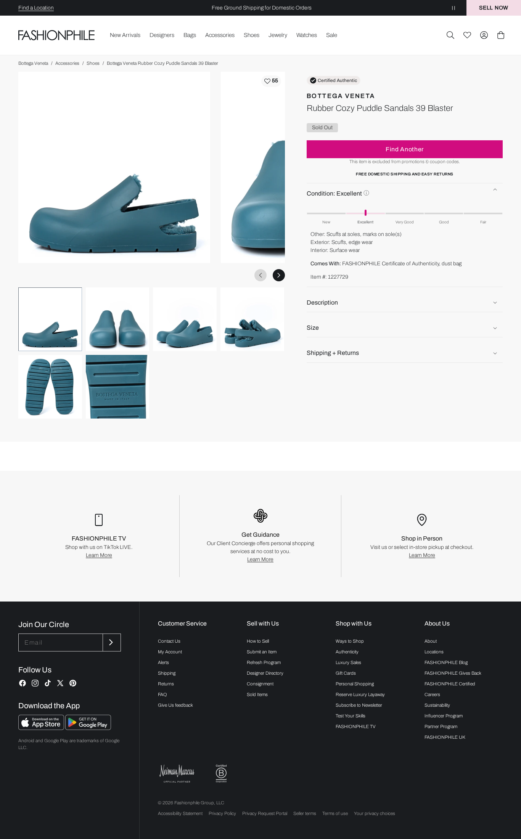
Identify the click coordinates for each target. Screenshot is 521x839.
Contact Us (169, 641)
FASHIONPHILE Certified (450, 684)
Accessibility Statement (180, 813)
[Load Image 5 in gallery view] (50, 387)
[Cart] (500, 35)
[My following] (467, 35)
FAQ (162, 694)
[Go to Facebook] (22, 683)
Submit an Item (262, 652)
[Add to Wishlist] (271, 81)
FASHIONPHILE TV (356, 726)
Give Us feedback (175, 705)
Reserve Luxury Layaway (360, 694)
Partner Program (441, 726)
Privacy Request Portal (264, 813)
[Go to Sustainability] (221, 774)
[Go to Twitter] (60, 683)
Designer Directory (265, 673)
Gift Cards (346, 673)
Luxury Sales (348, 662)
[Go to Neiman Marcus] (177, 774)
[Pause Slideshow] (453, 8)
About (431, 641)
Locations (434, 652)
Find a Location (36, 8)
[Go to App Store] (41, 728)
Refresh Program (264, 662)
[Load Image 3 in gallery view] (185, 319)
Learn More (99, 555)
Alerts (163, 662)
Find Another (405, 149)
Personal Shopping (355, 684)
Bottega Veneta (33, 63)
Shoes (93, 63)
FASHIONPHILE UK (445, 737)
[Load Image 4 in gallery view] (252, 319)
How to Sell (258, 641)
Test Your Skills (350, 716)
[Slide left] (260, 275)
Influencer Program (444, 716)
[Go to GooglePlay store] (88, 728)
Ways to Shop (350, 641)
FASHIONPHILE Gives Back (453, 673)
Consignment (260, 684)
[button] (450, 35)
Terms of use (335, 813)
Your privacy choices (374, 813)
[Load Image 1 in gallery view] (50, 319)
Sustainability (437, 705)
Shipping (166, 673)
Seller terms (304, 813)
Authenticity (347, 652)
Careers (432, 694)
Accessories (67, 63)
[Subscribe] (111, 642)
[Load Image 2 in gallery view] (118, 319)
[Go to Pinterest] (73, 683)
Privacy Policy (222, 813)
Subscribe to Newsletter (359, 705)
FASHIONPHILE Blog (446, 662)
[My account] (484, 35)
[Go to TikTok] (47, 683)
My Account (170, 652)
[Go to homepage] (57, 35)
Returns (166, 684)
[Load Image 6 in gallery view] (118, 387)
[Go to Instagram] (35, 683)
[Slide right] (279, 275)
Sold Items (257, 694)
